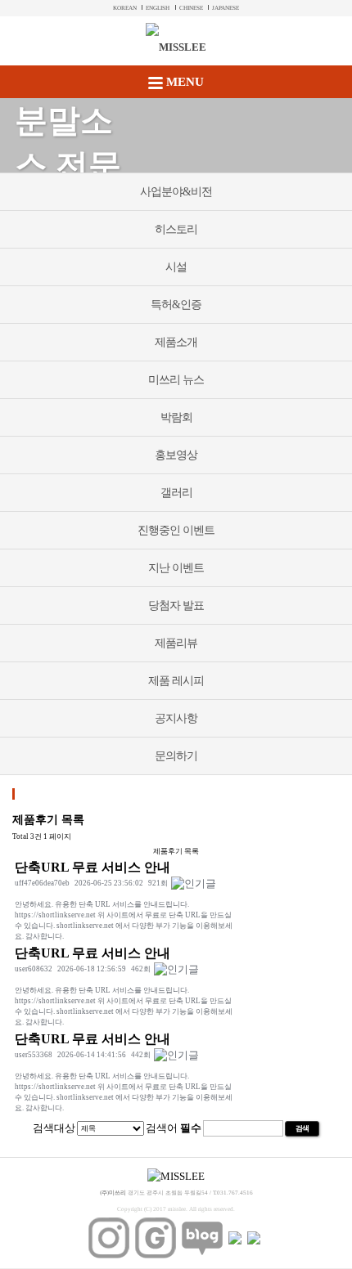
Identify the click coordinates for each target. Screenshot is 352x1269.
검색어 (173, 1128)
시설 (176, 267)
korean (125, 8)
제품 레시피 (176, 681)
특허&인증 (176, 304)
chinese (190, 8)
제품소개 (176, 342)
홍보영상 (176, 455)
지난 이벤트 (176, 568)
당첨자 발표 (176, 605)
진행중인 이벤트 (176, 530)
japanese (225, 8)
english (157, 8)
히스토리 (176, 229)
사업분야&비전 (176, 192)
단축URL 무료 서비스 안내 (92, 867)
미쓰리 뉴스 (176, 380)
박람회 (176, 417)
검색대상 (54, 1128)
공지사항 (176, 718)
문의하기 (176, 756)
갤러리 (176, 493)
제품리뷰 (176, 643)
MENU (183, 81)
